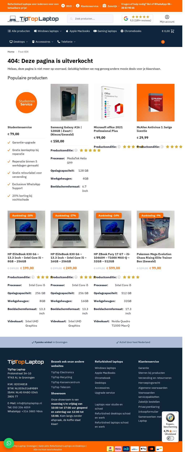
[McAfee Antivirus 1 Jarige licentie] (156, 103)
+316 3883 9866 (32, 411)
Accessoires (102, 387)
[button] (168, 36)
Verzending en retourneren (155, 378)
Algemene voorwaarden (152, 387)
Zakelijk (112, 6)
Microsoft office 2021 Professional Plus (108, 129)
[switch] (170, 438)
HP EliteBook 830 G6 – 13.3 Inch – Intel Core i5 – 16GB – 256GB (68, 257)
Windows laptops (105, 368)
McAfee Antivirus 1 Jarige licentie (154, 129)
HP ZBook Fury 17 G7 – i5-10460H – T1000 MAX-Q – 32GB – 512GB (112, 257)
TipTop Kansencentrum (65, 382)
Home (11, 51)
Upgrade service (105, 392)
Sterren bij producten (151, 372)
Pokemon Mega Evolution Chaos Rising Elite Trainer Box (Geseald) (154, 257)
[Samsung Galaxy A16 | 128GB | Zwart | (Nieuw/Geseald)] (69, 103)
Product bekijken (26, 207)
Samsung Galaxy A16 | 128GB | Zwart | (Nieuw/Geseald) (66, 130)
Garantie (143, 368)
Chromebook (102, 378)
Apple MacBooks (105, 372)
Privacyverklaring (149, 406)
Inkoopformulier (148, 411)
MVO (69, 6)
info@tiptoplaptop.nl (29, 403)
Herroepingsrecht (149, 382)
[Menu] (176, 413)
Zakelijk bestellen (149, 401)
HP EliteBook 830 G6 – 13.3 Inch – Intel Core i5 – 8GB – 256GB (25, 257)
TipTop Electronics (62, 372)
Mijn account (167, 21)
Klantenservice (89, 6)
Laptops (67, 445)
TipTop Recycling (61, 377)
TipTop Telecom (60, 387)
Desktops (100, 382)
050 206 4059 (21, 407)
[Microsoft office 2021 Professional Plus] (113, 103)
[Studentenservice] (26, 103)
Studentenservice (20, 127)
